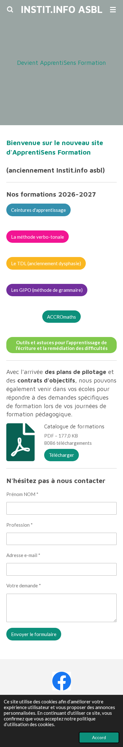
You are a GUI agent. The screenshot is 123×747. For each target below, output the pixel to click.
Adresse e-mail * (23, 555)
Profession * (19, 525)
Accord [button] (99, 737)
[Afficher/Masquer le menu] (113, 9)
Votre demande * (23, 585)
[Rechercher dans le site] (10, 9)
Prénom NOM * (22, 494)
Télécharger (61, 455)
